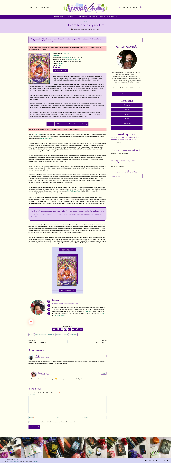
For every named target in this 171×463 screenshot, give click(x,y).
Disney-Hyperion (66, 57)
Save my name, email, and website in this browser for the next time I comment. (53, 422)
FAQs (120, 7)
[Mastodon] (61, 329)
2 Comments (97, 29)
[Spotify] (124, 7)
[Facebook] (65, 329)
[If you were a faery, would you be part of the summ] (53, 447)
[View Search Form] (140, 7)
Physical (60, 63)
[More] (81, 329)
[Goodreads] (130, 7)
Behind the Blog (59, 16)
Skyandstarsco (14, 461)
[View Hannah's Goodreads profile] (48, 313)
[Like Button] (30, 321)
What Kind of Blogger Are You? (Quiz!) (126, 150)
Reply (104, 356)
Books (85, 21)
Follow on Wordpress (127, 94)
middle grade (73, 334)
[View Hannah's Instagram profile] (48, 309)
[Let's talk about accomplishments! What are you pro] (139, 447)
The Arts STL (88, 311)
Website (85, 418)
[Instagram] (163, 460)
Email (58, 418)
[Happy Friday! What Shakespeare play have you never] (117, 447)
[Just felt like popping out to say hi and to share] (32, 447)
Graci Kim (66, 53)
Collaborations (46, 7)
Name (31, 418)
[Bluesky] (54, 329)
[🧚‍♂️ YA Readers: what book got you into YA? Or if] (75, 447)
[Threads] (69, 329)
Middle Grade (75, 59)
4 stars (31, 334)
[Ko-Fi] (137, 7)
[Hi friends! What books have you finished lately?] (96, 447)
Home (31, 7)
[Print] (77, 329)
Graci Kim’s (37, 134)
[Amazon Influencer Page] (156, 460)
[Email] (133, 7)
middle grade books (46, 138)
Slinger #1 (56, 55)
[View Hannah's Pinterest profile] (48, 305)
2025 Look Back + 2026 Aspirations (39, 342)
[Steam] (127, 7)
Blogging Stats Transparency (87, 16)
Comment (32, 395)
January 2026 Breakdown (98, 342)
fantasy (58, 334)
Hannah (81, 29)
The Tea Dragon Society (74, 191)
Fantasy (68, 59)
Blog (37, 7)
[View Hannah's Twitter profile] (48, 301)
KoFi (103, 313)
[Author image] (72, 29)
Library (60, 65)
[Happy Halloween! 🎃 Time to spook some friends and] (160, 447)
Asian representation (40, 334)
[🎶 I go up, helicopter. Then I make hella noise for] (10, 447)
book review (51, 334)
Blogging (126, 153)
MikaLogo (35, 461)
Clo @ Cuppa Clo (40, 356)
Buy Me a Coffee (59, 315)
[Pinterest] (58, 329)
